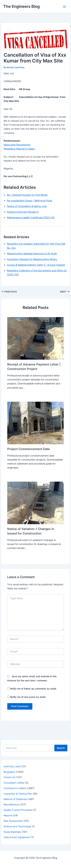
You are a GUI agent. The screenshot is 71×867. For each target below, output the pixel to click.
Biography (9, 771)
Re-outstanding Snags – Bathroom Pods (29, 200)
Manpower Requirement (17, 144)
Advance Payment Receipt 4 (22, 211)
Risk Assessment (13, 820)
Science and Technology (17, 826)
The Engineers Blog (21, 6)
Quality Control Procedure (18, 810)
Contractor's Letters (15, 788)
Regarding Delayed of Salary (19, 148)
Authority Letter (12, 766)
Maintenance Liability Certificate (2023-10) (30, 217)
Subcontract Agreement (17, 837)
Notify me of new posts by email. (28, 696)
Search (61, 748)
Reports (8, 815)
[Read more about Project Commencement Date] (35, 422)
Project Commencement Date (28, 449)
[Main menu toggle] (64, 6)
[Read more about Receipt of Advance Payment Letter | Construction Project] (35, 338)
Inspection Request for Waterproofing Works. (32, 259)
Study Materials (12, 831)
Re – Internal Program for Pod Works (27, 194)
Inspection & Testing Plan (18, 793)
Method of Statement (16, 799)
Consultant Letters (14, 782)
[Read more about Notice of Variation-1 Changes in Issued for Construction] (35, 502)
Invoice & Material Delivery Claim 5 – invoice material (36, 264)
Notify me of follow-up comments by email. (33, 688)
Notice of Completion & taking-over (27, 206)
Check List (10, 777)
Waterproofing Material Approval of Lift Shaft (32, 253)
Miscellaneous (11, 804)
